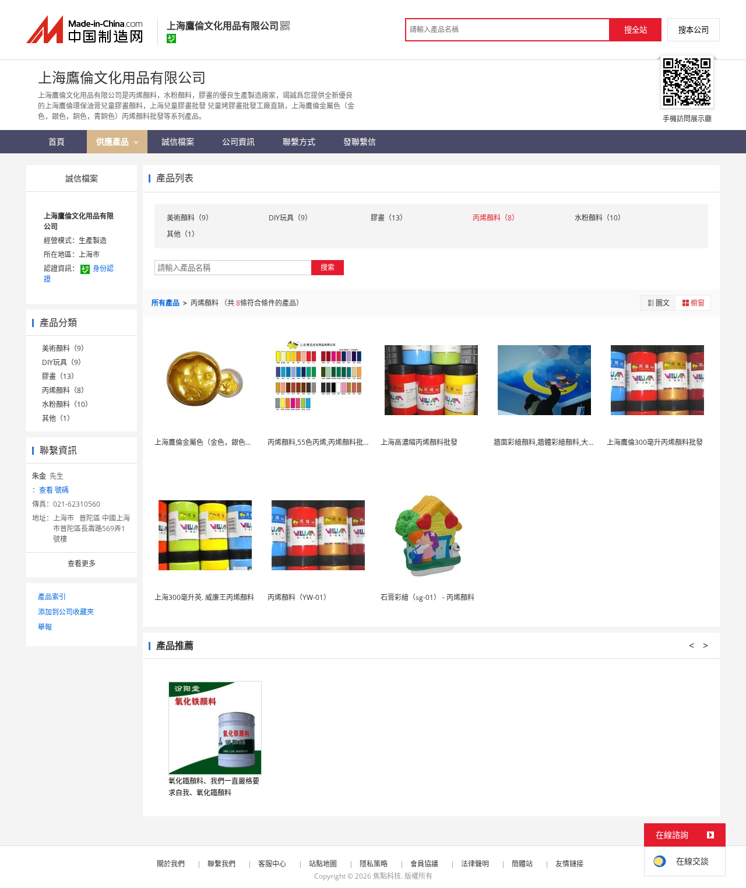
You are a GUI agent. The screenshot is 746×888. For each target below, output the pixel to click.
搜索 (328, 267)
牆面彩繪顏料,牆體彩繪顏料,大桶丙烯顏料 (558, 442)
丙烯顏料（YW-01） (299, 597)
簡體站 (522, 864)
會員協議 (424, 864)
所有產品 (166, 303)
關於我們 (171, 864)
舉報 (45, 627)
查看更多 (82, 563)
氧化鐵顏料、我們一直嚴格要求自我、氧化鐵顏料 (213, 787)
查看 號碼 (54, 490)
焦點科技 (387, 876)
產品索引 (52, 597)
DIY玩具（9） (63, 362)
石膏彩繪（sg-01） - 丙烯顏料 (427, 597)
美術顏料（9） (65, 348)
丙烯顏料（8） (65, 390)
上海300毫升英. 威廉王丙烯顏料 (204, 597)
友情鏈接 (569, 864)
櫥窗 (698, 303)
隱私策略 (374, 864)
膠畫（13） (60, 376)
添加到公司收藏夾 (66, 612)
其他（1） (58, 418)
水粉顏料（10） (67, 404)
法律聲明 (475, 864)
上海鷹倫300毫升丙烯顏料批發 (655, 442)
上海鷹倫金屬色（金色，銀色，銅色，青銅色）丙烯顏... (241, 442)
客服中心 (272, 864)
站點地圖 (323, 864)
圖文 (663, 303)
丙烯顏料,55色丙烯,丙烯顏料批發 (319, 442)
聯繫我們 (221, 864)
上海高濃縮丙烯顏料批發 (419, 442)
